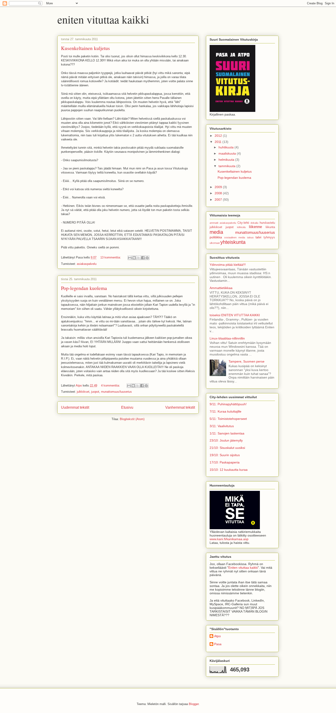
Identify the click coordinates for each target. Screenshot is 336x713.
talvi (258, 237)
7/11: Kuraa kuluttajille (225, 411)
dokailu (254, 222)
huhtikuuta (227, 147)
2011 (218, 142)
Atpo (217, 636)
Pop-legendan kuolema (84, 288)
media (216, 232)
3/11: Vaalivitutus (222, 426)
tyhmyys (269, 237)
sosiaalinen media (234, 237)
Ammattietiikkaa (221, 288)
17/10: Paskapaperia (225, 462)
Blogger (194, 704)
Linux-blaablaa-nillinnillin (227, 338)
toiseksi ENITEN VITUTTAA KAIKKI (235, 315)
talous (250, 237)
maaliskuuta (228, 153)
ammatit (214, 222)
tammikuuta (227, 166)
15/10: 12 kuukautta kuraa (229, 469)
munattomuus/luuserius (116, 391)
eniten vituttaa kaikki (103, 19)
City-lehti (243, 222)
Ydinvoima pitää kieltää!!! (228, 264)
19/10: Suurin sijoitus (225, 455)
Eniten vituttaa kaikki (243, 567)
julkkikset (83, 391)
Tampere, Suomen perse (246, 361)
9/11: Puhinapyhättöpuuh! (228, 404)
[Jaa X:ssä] (138, 257)
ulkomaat (215, 243)
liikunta (270, 227)
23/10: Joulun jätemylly (226, 440)
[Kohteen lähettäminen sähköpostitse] (130, 257)
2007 (219, 199)
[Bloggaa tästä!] (134, 257)
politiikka (216, 237)
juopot (95, 391)
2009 (219, 187)
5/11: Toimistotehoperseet (228, 419)
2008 (219, 193)
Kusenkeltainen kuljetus (85, 48)
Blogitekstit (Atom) (132, 419)
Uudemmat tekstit (75, 407)
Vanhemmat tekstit (180, 407)
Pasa (217, 644)
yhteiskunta (232, 242)
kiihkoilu (241, 227)
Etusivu (127, 407)
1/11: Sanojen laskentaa (227, 433)
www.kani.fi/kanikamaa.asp (229, 539)
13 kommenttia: (111, 257)
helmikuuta (227, 159)
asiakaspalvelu (86, 264)
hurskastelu (267, 222)
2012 (219, 135)
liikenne (255, 227)
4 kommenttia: (111, 385)
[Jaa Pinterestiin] (147, 257)
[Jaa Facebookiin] (143, 257)
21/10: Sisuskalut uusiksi (227, 448)
